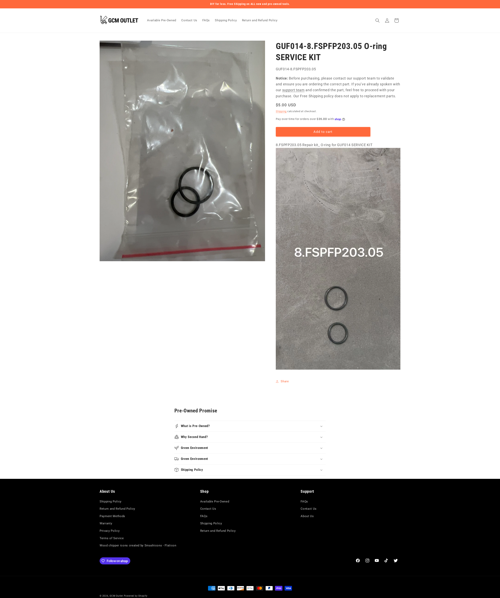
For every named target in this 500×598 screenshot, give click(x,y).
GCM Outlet (116, 595)
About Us (307, 516)
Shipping (281, 111)
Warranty (106, 523)
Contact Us (208, 509)
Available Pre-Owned (214, 501)
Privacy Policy (110, 531)
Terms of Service (112, 538)
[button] (377, 20)
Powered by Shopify (135, 595)
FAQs (204, 516)
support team (293, 90)
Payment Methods (112, 516)
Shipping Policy (110, 501)
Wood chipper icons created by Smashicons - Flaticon (138, 545)
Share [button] (285, 381)
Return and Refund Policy (117, 509)
